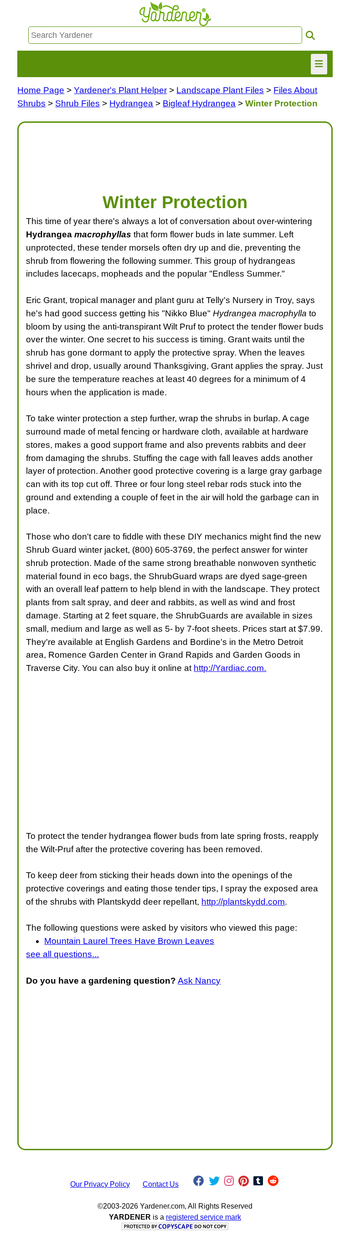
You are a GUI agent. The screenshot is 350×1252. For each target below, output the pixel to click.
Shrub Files (77, 103)
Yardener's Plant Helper (120, 90)
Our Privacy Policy (100, 1184)
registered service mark (203, 1217)
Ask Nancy (199, 980)
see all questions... (62, 954)
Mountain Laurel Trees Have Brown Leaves (129, 941)
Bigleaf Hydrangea (199, 103)
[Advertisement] (175, 153)
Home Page (40, 90)
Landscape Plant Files (220, 90)
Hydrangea (131, 103)
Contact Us (161, 1184)
